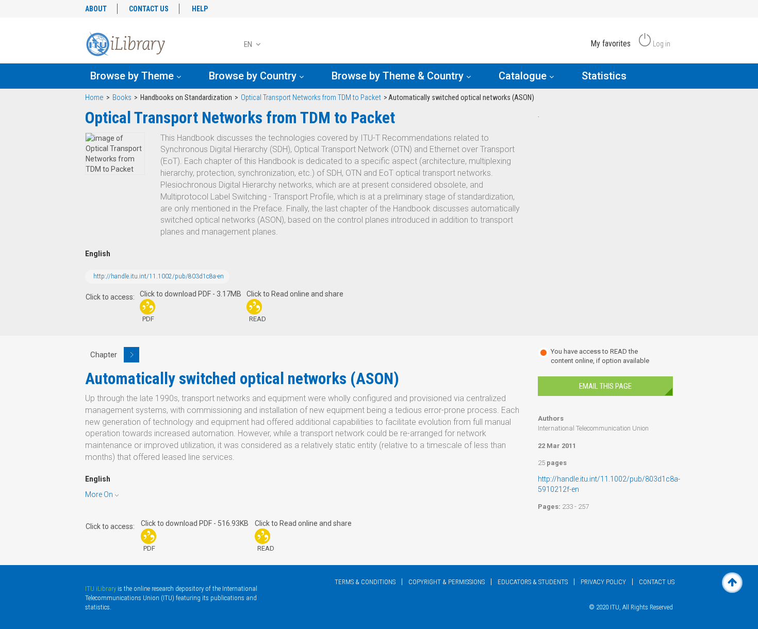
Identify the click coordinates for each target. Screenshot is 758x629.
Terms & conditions (365, 581)
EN (249, 44)
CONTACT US (149, 9)
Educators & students (533, 581)
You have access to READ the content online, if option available (600, 356)
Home (94, 97)
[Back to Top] (732, 582)
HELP (200, 9)
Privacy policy (603, 581)
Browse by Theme (133, 76)
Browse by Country (254, 76)
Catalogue (524, 76)
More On (99, 494)
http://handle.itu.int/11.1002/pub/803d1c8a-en (158, 276)
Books (121, 97)
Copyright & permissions (446, 581)
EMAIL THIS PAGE (605, 386)
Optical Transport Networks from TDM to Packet (311, 97)
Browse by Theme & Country (399, 76)
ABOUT (96, 9)
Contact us (656, 581)
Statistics (604, 76)
